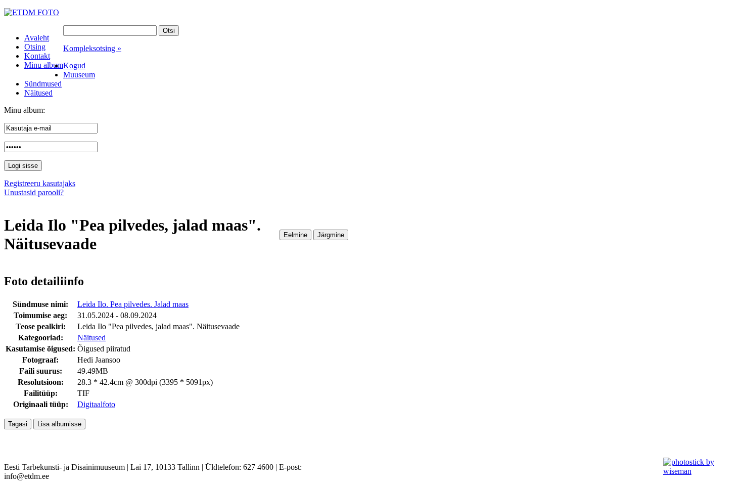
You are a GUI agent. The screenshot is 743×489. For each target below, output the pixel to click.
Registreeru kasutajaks (39, 183)
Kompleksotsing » (92, 48)
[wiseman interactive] (697, 471)
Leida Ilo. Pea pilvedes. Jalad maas (133, 304)
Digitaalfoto (96, 404)
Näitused (91, 337)
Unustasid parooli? (34, 192)
